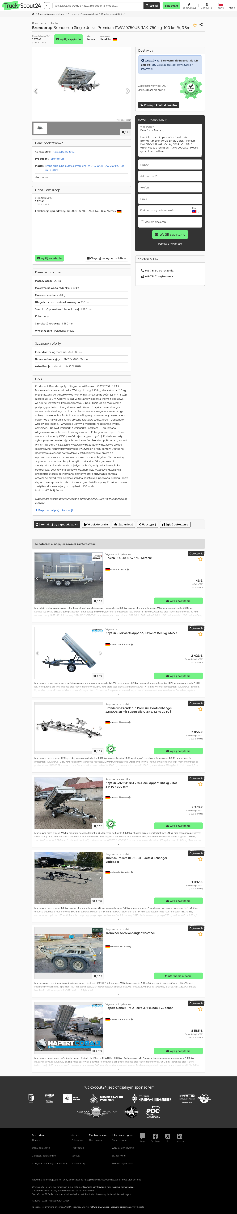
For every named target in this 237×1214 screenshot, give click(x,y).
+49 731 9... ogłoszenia (159, 270)
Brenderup (57, 158)
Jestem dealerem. (156, 222)
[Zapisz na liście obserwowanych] (195, 25)
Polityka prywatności (170, 243)
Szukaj (153, 5)
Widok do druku (97, 524)
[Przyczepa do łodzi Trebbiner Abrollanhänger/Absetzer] (69, 953)
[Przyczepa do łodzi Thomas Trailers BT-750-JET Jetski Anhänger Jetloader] (69, 878)
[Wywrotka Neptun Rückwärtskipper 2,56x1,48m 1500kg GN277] (69, 653)
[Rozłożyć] (118, 619)
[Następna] (127, 91)
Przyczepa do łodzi (63, 151)
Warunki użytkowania (121, 1206)
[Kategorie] (47, 5)
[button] (232, 5)
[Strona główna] (33, 14)
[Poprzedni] (36, 91)
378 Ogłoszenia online (151, 90)
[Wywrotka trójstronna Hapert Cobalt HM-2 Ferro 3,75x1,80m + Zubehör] (69, 1028)
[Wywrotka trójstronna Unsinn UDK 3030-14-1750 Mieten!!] (69, 578)
